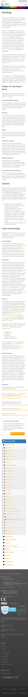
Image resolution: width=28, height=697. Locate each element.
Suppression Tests (10, 450)
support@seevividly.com (12, 592)
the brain (19, 287)
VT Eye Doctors (5, 656)
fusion (10, 309)
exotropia (4, 315)
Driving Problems (10, 476)
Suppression (9, 482)
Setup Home (23, 1)
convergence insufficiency (8, 317)
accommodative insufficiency (18, 253)
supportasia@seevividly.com (11, 593)
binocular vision (18, 312)
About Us (4, 646)
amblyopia (15, 315)
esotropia (9, 315)
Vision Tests (8, 448)
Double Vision (9, 485)
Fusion (7, 525)
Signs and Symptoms (10, 465)
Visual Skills (8, 494)
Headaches (8, 479)
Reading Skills (9, 530)
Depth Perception (10, 505)
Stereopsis (8, 502)
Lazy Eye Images (5, 654)
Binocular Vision (9, 445)
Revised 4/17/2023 (22, 693)
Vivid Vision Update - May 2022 (7, 629)
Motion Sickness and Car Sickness (13, 488)
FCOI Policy (14, 690)
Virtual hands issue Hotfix (6, 625)
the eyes (20, 58)
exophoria (13, 314)
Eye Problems (9, 536)
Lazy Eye (7, 543)
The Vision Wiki (9, 441)
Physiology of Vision (11, 539)
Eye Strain (8, 473)
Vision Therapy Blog (6, 652)
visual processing (6, 37)
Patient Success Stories (7, 664)
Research (7, 555)
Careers (3, 650)
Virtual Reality (9, 561)
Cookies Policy (5, 688)
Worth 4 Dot (9, 453)
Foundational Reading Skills (12, 519)
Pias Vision (8, 491)
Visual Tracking (9, 496)
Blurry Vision (9, 468)
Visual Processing (10, 533)
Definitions (8, 462)
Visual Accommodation (11, 508)
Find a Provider (5, 662)
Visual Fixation (9, 499)
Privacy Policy (22, 688)
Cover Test (8, 459)
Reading (4, 174)
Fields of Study (9, 552)
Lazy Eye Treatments (11, 546)
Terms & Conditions (13, 688)
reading (13, 49)
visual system (21, 25)
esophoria (18, 314)
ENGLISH (4, 1)
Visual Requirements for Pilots (13, 513)
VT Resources (5, 660)
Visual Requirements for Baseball (13, 511)
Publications (4, 648)
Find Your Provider (18, 434)
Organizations (9, 564)
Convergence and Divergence (12, 527)
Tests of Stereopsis (10, 456)
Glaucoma (8, 558)
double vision (5, 49)
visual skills (20, 233)
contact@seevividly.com (12, 590)
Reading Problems (10, 471)
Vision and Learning (10, 522)
